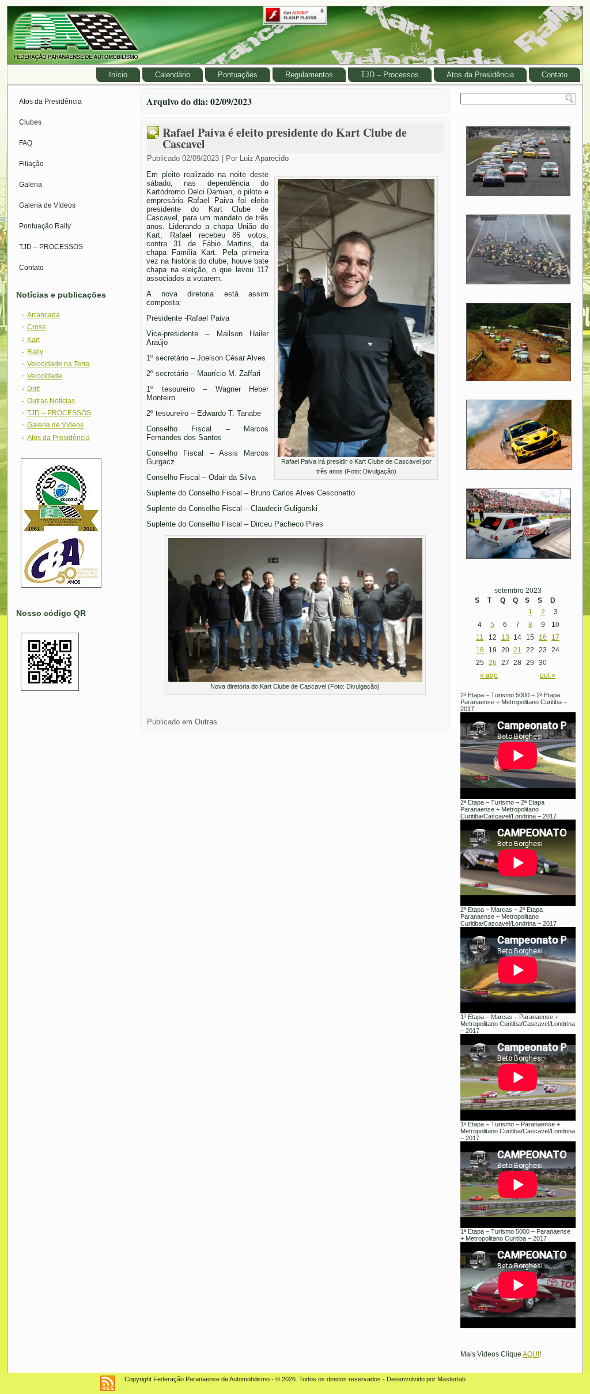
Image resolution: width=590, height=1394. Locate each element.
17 (555, 637)
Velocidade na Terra (58, 364)
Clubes (30, 122)
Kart (33, 340)
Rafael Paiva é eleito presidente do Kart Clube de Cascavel (284, 138)
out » (547, 675)
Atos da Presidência (480, 74)
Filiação (31, 164)
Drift (33, 389)
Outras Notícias (51, 401)
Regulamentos (309, 74)
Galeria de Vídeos (47, 205)
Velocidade (44, 376)
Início (118, 74)
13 (505, 637)
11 (479, 637)
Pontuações (238, 74)
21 (517, 650)
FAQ (25, 143)
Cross (36, 327)
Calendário (172, 74)
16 (543, 637)
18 (480, 650)
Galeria (30, 185)
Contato (555, 74)
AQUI (531, 1354)
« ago (489, 675)
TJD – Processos (390, 74)
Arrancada (43, 315)
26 (493, 663)
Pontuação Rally (45, 226)
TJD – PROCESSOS (51, 247)
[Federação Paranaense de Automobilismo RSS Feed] (107, 1383)
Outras (206, 721)
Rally (35, 352)
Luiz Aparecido (264, 158)
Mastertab (451, 1379)
